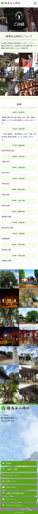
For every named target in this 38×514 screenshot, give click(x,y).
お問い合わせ (11, 487)
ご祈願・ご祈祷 (11, 469)
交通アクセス (11, 481)
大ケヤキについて (12, 475)
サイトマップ (11, 499)
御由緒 (8, 463)
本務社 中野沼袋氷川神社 (15, 493)
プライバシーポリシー (14, 505)
